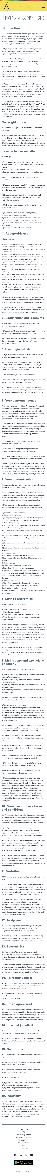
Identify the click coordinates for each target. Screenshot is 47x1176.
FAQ (23, 1132)
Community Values (23, 1135)
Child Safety (23, 1143)
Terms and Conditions (23, 1137)
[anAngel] (6, 6)
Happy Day (23, 1129)
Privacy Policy (24, 1140)
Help (23, 1145)
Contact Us (23, 1148)
